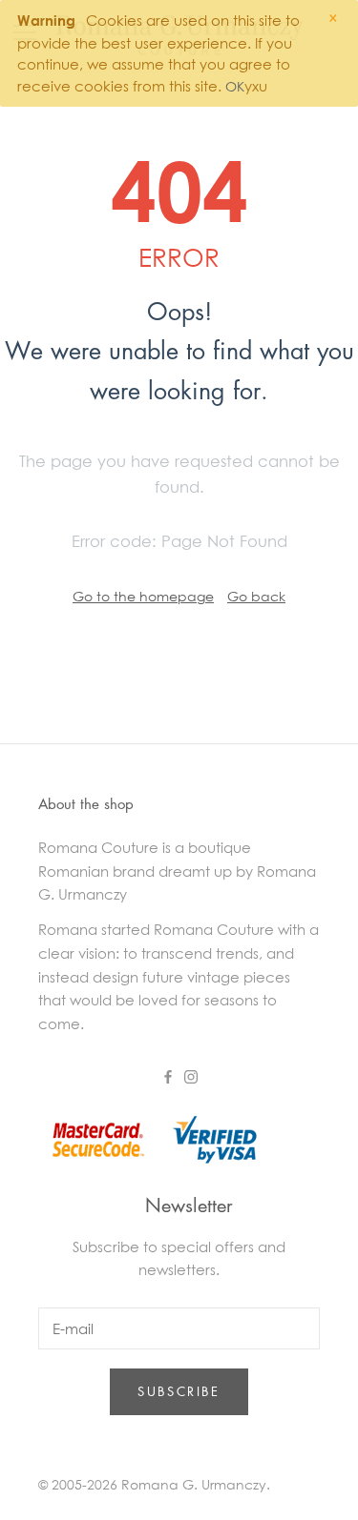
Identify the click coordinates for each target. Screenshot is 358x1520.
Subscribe (178, 1391)
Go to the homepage (143, 596)
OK (234, 86)
